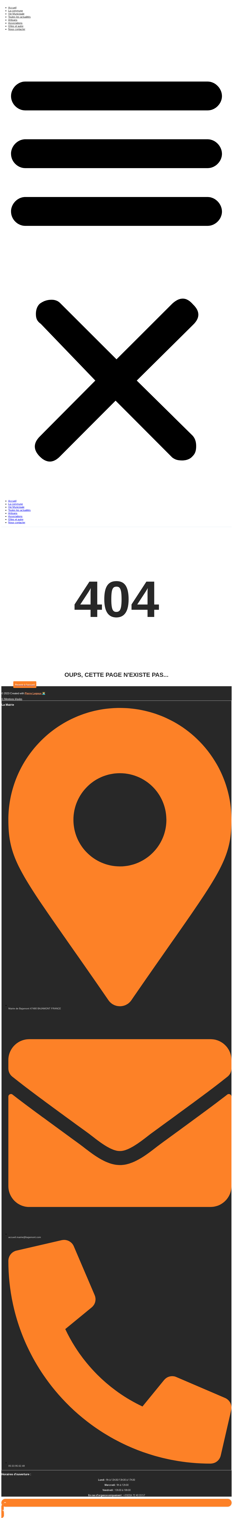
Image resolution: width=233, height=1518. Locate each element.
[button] (116, 265)
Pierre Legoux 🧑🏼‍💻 (35, 693)
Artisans (12, 19)
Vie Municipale (16, 13)
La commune (15, 10)
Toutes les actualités (19, 16)
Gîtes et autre (15, 26)
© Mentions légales (11, 699)
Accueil (12, 7)
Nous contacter (16, 29)
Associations (15, 23)
